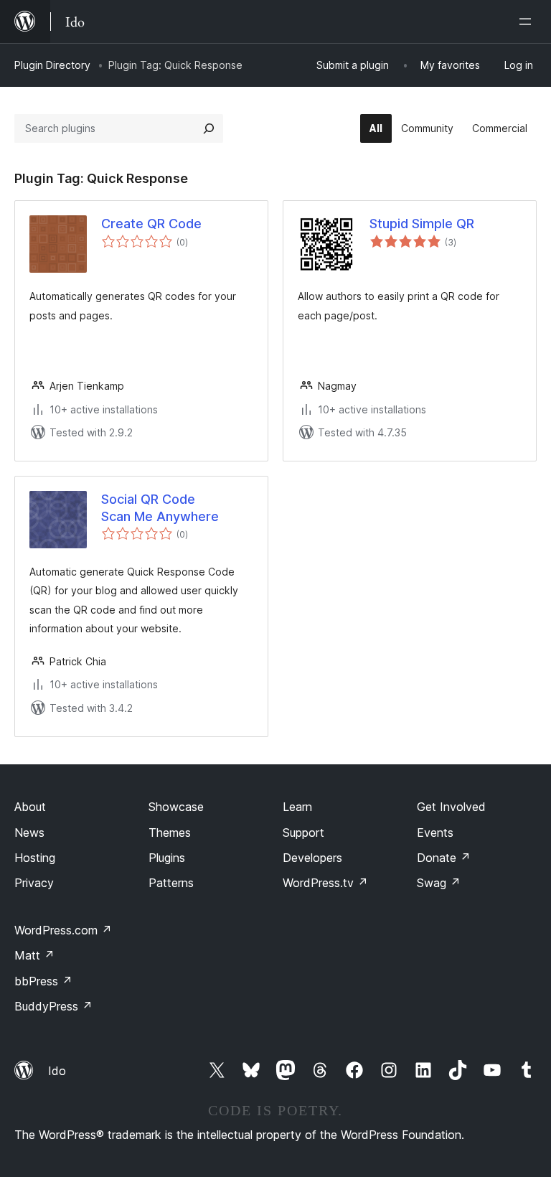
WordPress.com (63, 930)
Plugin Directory (52, 65)
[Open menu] (528, 21)
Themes (170, 832)
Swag (439, 883)
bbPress (43, 981)
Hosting (34, 857)
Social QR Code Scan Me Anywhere (160, 507)
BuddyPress (53, 1006)
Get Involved (451, 806)
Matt (34, 955)
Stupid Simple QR (421, 223)
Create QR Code (151, 223)
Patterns (171, 883)
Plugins (167, 857)
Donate (444, 857)
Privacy (34, 883)
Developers (312, 857)
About (30, 806)
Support (303, 832)
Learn (297, 806)
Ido (57, 1071)
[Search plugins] (208, 128)
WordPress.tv (325, 883)
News (29, 832)
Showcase (176, 806)
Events (435, 832)
